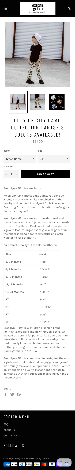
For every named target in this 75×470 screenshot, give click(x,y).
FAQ (5, 424)
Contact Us (10, 435)
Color (6, 151)
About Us (9, 429)
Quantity (8, 166)
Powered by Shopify (39, 458)
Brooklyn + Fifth (20, 458)
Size (40, 151)
